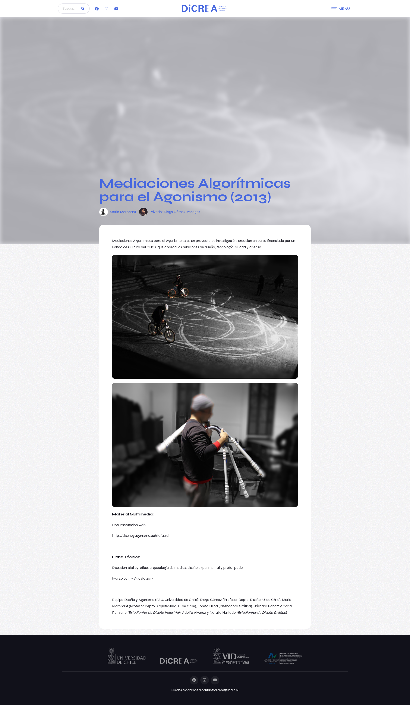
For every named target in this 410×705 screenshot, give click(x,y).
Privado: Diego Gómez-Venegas (174, 212)
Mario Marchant (123, 212)
